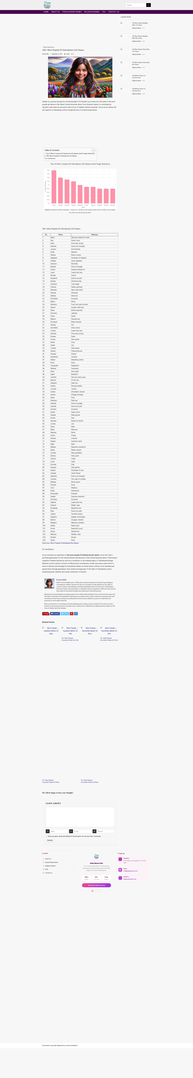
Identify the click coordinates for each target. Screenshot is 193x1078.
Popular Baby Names (72, 12)
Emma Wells (45, 54)
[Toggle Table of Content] (92, 150)
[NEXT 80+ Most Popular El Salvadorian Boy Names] (191, 1073)
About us (55, 12)
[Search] (148, 5)
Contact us (113, 12)
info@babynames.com (130, 871)
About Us (48, 859)
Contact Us (48, 873)
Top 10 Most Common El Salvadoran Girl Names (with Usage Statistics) (70, 153)
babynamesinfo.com (129, 879)
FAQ (103, 12)
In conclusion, (50, 158)
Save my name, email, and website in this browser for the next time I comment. (74, 836)
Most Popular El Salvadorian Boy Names (65, 543)
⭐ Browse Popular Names (96, 885)
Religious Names (92, 12)
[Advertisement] (80, 31)
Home (46, 12)
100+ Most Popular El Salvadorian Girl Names (61, 156)
